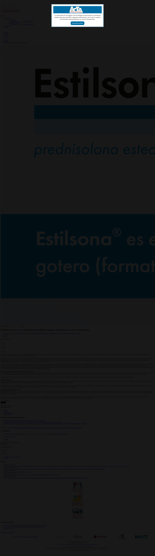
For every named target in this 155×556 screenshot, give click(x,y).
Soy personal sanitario (77, 23)
